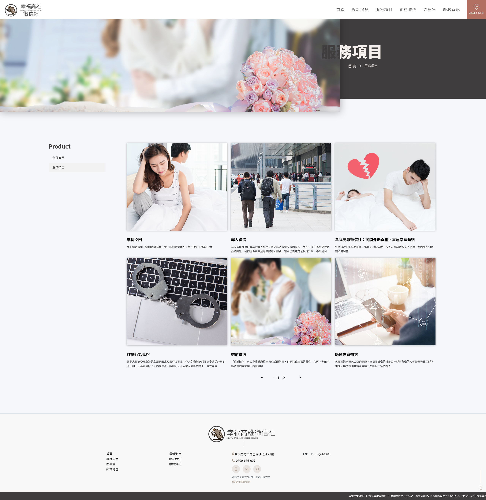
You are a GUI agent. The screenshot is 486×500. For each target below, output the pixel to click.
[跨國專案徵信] (385, 313)
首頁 (340, 9)
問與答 (429, 9)
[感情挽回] (177, 198)
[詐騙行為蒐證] (177, 313)
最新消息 (360, 9)
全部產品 (58, 157)
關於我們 (408, 9)
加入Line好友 (476, 12)
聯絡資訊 (451, 9)
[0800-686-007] (236, 469)
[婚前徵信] (281, 313)
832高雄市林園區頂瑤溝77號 (254, 454)
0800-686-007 (245, 460)
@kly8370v (324, 454)
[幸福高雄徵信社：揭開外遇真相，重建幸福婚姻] (385, 198)
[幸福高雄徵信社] (24, 10)
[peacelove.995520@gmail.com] (247, 469)
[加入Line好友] (257, 469)
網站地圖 (112, 469)
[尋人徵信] (281, 198)
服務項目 (384, 9)
